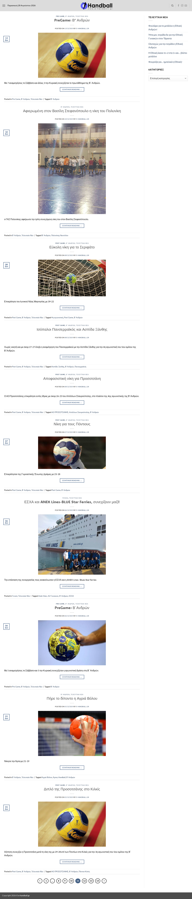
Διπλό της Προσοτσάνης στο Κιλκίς (72, 789)
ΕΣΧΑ (71, 596)
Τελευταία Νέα (81, 16)
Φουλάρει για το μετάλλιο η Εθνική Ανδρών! (165, 27)
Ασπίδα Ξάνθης (58, 366)
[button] (3, 5)
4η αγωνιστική (57, 317)
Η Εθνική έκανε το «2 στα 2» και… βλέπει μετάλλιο (167, 55)
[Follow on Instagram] (182, 5)
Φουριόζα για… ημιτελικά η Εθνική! (165, 61)
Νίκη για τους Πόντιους (72, 423)
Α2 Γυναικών (53, 596)
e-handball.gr (82, 28)
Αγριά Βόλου (47, 777)
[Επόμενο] (104, 881)
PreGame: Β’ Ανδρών (72, 20)
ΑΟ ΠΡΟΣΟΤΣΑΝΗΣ (60, 412)
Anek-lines (42, 596)
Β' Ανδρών (69, 16)
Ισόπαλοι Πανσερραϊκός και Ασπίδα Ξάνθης (72, 329)
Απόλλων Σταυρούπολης (79, 412)
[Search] (172, 5)
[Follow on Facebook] (178, 5)
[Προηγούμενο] (40, 881)
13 (91, 880)
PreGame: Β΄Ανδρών (72, 607)
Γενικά (65, 498)
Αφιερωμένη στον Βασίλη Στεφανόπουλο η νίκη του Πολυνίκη (72, 110)
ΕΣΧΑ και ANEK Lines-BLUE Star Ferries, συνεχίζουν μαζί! (72, 501)
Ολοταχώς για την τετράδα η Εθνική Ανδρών (165, 46)
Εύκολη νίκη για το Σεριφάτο (72, 247)
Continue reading (72, 89)
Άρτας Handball (59, 777)
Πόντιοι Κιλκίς (84, 871)
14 (97, 880)
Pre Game (60, 16)
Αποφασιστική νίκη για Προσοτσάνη (72, 378)
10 (71, 880)
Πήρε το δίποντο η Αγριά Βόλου (72, 698)
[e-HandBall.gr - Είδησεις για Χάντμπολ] (96, 5)
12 (84, 880)
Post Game (60, 243)
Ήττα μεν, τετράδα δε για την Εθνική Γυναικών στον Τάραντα (165, 36)
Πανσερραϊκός (80, 366)
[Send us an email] (186, 5)
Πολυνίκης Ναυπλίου (59, 235)
